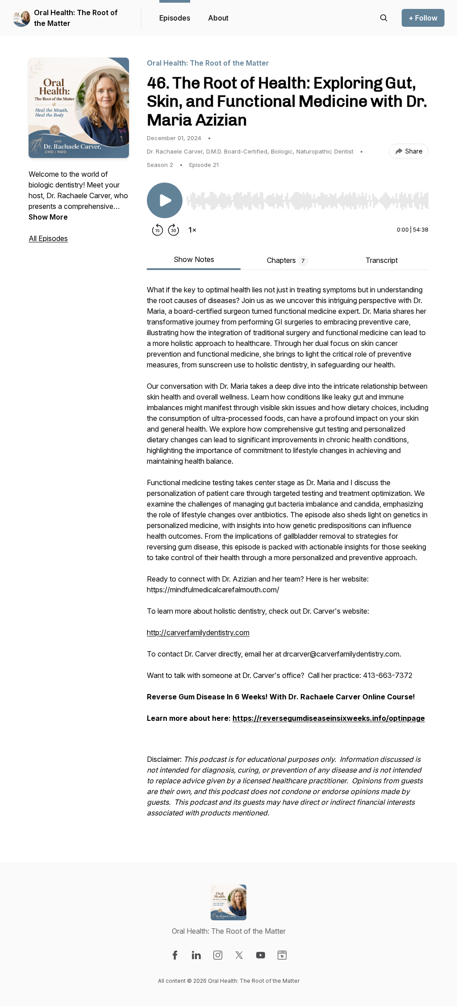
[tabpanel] (287, 555)
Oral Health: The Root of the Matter (76, 18)
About (218, 17)
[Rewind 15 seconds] (157, 230)
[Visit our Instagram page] (217, 955)
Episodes (174, 17)
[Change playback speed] (192, 230)
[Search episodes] (383, 17)
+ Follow (423, 17)
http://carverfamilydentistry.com (198, 632)
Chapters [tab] (286, 260)
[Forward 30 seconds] (173, 230)
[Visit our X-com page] (239, 955)
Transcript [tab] (382, 260)
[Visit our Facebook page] (174, 955)
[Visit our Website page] (282, 955)
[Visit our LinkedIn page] (196, 955)
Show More (48, 216)
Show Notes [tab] (194, 259)
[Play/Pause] (165, 200)
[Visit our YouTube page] (260, 955)
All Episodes (48, 238)
